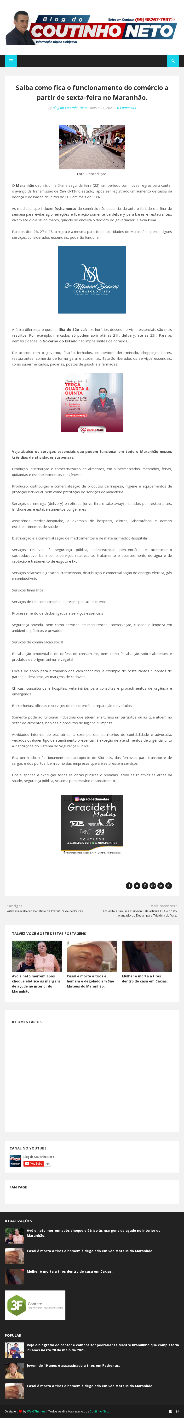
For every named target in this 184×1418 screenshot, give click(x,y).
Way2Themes (36, 1411)
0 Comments (126, 107)
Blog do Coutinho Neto (70, 107)
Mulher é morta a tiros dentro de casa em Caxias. (70, 1271)
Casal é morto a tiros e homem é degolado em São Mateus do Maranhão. (90, 981)
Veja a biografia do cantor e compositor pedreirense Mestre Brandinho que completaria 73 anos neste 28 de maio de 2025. (103, 1347)
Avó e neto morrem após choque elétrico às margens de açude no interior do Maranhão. (94, 1233)
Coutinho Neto (99, 1411)
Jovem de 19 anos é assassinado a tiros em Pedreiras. (73, 1365)
